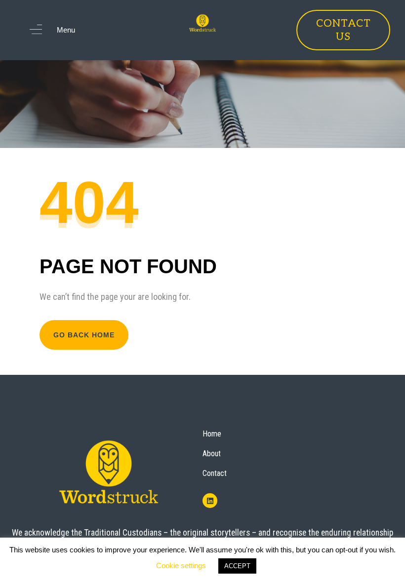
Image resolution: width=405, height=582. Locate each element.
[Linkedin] (209, 500)
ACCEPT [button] (237, 566)
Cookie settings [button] (181, 565)
